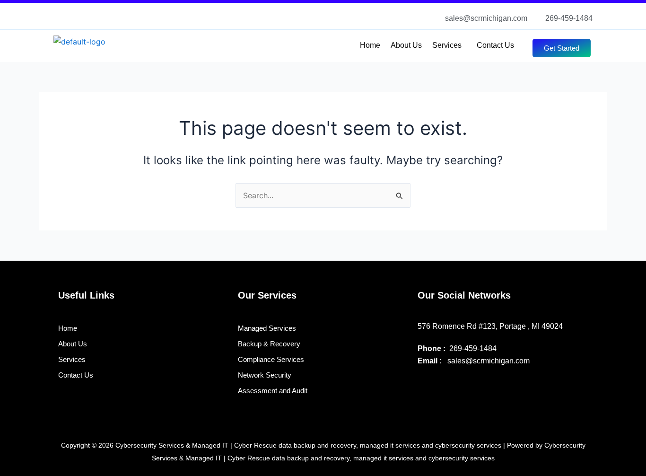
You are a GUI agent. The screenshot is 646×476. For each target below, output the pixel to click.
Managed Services (267, 328)
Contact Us (495, 45)
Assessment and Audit (272, 391)
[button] (449, 45)
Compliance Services (271, 359)
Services (447, 45)
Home (370, 45)
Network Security (264, 375)
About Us (406, 45)
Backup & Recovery (269, 344)
